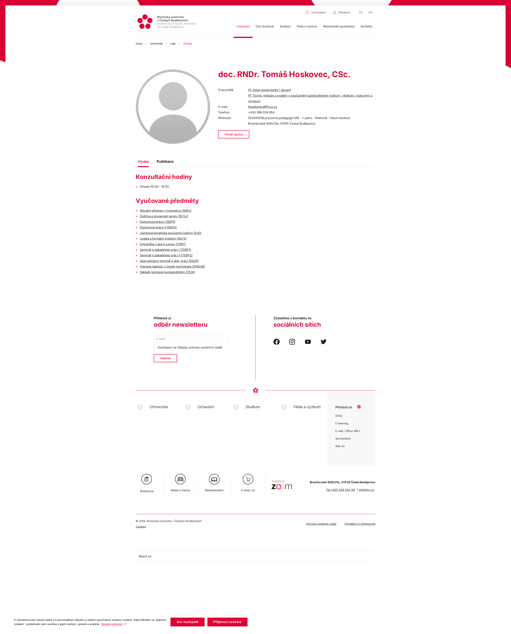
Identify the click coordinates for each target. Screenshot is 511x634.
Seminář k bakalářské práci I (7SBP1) (165, 250)
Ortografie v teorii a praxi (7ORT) (163, 244)
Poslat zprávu (234, 134)
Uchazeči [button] (206, 407)
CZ (361, 12)
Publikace (165, 161)
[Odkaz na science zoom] (282, 482)
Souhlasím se (189, 347)
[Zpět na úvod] (167, 22)
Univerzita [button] (243, 26)
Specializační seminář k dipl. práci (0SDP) (169, 261)
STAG (338, 415)
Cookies (141, 526)
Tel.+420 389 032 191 (340, 489)
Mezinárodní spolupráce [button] (339, 26)
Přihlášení (344, 12)
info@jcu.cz (366, 489)
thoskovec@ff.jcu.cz (262, 107)
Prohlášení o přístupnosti (360, 523)
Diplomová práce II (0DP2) (158, 227)
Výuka (143, 161)
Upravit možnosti (111, 624)
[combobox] (318, 12)
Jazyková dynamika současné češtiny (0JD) (170, 233)
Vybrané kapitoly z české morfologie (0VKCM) (172, 266)
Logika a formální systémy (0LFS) (163, 238)
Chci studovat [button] (265, 26)
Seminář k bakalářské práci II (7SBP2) (166, 255)
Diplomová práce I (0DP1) (157, 222)
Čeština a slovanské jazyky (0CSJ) (164, 216)
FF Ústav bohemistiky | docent (269, 90)
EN (370, 12)
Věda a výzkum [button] (307, 26)
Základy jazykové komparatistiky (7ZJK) (167, 272)
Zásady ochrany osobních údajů (199, 347)
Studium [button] (285, 26)
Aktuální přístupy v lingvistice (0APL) (165, 210)
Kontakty (366, 26)
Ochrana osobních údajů (321, 523)
